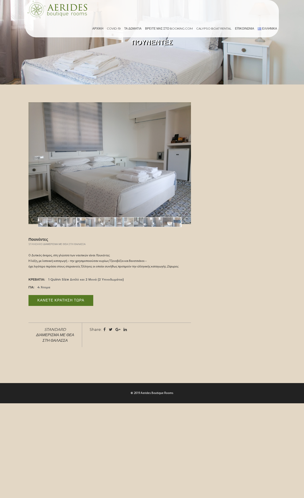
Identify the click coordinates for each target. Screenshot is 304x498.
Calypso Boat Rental (213, 28)
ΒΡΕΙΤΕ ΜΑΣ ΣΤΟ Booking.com (169, 28)
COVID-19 (114, 28)
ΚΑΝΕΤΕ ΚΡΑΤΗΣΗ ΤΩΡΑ (60, 300)
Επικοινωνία (244, 28)
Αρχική (97, 28)
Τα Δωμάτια (133, 28)
